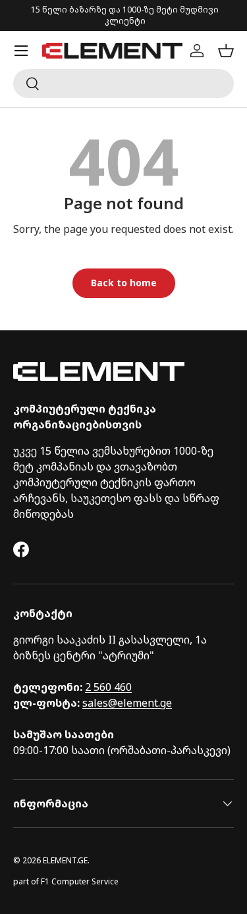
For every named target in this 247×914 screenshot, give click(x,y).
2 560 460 (108, 687)
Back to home (124, 282)
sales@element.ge (127, 703)
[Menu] (21, 50)
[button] (225, 50)
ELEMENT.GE (65, 860)
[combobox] (123, 83)
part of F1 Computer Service (66, 881)
